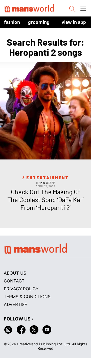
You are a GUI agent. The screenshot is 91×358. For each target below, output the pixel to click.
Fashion (12, 22)
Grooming (39, 22)
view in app (74, 22)
